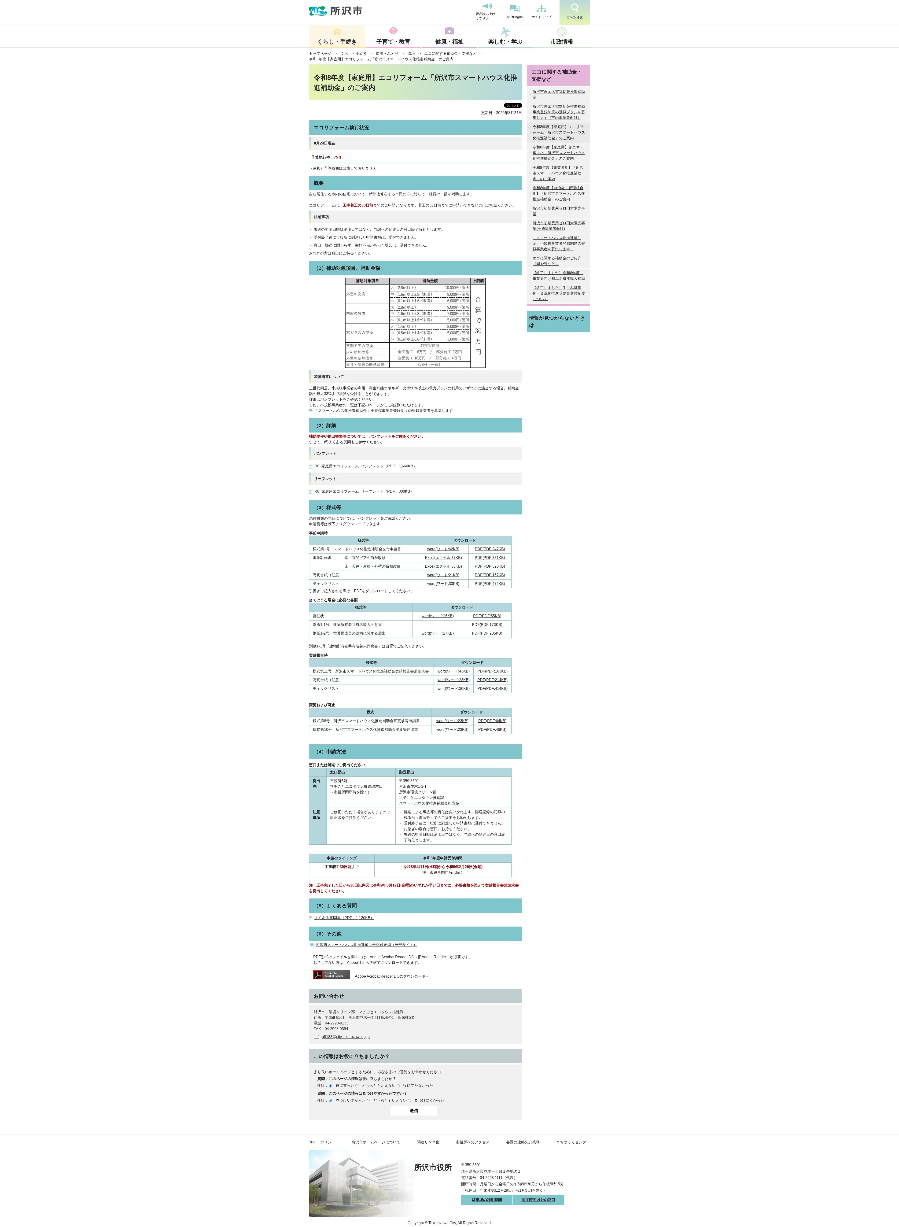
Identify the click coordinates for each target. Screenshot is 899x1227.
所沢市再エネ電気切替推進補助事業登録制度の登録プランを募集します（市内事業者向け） (559, 112)
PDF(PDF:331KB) (490, 558)
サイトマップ (541, 17)
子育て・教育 (393, 41)
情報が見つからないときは (557, 321)
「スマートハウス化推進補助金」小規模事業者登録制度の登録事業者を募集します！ (385, 411)
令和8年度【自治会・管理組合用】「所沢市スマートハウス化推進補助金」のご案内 (559, 193)
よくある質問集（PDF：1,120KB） (344, 918)
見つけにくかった (429, 1100)
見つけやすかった (351, 1100)
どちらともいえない (379, 1085)
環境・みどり (387, 53)
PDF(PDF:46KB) (492, 730)
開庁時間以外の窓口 (538, 1200)
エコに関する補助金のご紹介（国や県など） (557, 261)
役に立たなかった (418, 1085)
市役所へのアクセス (473, 1142)
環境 (411, 53)
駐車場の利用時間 (487, 1200)
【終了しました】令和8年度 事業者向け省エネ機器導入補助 (559, 276)
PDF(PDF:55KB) (487, 616)
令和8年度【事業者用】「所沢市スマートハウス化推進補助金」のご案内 (558, 173)
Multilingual (515, 17)
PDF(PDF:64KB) (492, 721)
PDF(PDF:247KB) (490, 549)
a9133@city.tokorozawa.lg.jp (346, 1037)
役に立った (345, 1085)
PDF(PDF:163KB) (492, 671)
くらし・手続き (337, 41)
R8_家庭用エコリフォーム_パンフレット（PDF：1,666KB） (365, 466)
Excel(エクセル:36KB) (443, 566)
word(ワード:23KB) (454, 680)
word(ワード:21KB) (443, 575)
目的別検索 (575, 17)
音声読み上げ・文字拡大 (487, 16)
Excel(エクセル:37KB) (443, 558)
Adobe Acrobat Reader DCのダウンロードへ (392, 976)
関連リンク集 (428, 1142)
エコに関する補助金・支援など (450, 53)
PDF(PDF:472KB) (490, 584)
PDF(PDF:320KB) (490, 566)
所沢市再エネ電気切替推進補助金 (559, 94)
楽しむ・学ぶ (505, 41)
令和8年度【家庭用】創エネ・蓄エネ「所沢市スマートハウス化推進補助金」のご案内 (559, 152)
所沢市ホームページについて (376, 1142)
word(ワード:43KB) (454, 671)
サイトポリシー (322, 1142)
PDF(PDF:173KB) (487, 625)
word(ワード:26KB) (438, 616)
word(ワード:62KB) (443, 549)
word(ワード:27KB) (438, 633)
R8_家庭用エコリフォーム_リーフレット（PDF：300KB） (364, 491)
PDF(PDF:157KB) (490, 575)
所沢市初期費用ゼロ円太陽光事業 (559, 211)
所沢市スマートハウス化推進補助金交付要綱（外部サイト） (366, 945)
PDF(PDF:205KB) (487, 633)
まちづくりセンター (573, 1142)
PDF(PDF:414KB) (492, 689)
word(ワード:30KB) (443, 584)
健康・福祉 (449, 41)
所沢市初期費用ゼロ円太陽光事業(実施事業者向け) (559, 226)
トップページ (320, 53)
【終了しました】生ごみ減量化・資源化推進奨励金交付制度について (559, 293)
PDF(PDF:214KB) (492, 680)
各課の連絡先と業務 (523, 1142)
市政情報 (562, 41)
